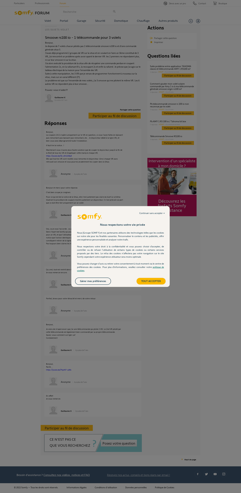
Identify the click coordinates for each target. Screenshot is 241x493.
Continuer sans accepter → (152, 213)
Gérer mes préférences (93, 280)
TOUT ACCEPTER (151, 280)
